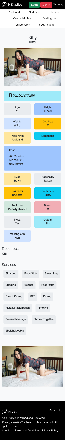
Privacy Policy (50, 430)
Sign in (46, 4)
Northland (35, 12)
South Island (46, 24)
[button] (6, 67)
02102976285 (24, 95)
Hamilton (55, 12)
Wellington (49, 18)
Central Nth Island (23, 18)
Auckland (14, 12)
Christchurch (22, 24)
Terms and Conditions (27, 430)
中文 (60, 4)
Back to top (56, 410)
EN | (55, 4)
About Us (7, 430)
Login (34, 4)
